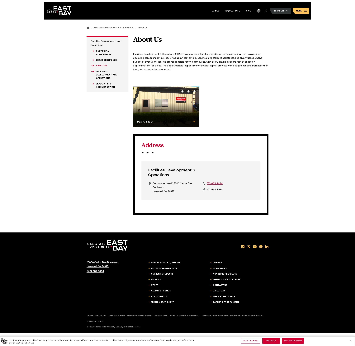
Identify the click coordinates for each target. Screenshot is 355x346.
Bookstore (220, 268)
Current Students (162, 274)
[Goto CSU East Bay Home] (88, 27)
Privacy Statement (96, 315)
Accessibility (159, 296)
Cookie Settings (95, 321)
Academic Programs (225, 274)
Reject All (271, 341)
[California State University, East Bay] (108, 245)
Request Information (164, 268)
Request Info (232, 10)
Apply (215, 10)
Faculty (156, 279)
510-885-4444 (215, 183)
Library (217, 262)
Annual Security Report (139, 315)
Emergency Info (116, 315)
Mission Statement (162, 302)
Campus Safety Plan (164, 315)
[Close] (351, 341)
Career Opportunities (226, 302)
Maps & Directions (224, 296)
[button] (258, 11)
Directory (219, 291)
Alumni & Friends (161, 291)
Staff (154, 285)
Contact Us (220, 285)
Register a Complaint (188, 315)
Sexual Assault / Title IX (165, 262)
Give (248, 10)
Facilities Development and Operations (113, 27)
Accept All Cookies (293, 341)
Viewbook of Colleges (226, 279)
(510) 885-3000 (95, 271)
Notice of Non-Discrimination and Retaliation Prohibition (232, 315)
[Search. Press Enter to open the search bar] (265, 11)
